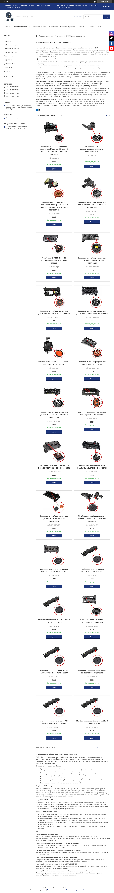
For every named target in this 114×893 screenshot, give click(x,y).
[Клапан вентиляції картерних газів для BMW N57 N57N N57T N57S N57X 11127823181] (54, 398)
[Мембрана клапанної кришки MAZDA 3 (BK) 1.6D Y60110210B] (92, 706)
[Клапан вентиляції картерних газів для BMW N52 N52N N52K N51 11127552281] (92, 243)
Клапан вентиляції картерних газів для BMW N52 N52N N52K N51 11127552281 (92, 260)
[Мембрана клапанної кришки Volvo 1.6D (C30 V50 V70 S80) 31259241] (92, 656)
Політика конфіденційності (75, 890)
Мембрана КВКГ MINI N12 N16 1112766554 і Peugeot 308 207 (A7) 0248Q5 (54, 260)
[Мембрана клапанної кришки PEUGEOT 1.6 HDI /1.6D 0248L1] (92, 555)
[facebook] (37, 111)
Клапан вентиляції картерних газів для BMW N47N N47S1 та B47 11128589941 (54, 518)
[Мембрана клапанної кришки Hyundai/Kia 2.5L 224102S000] (92, 605)
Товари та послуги (20, 27)
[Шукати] (106, 17)
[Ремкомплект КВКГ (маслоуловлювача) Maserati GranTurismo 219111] (92, 132)
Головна (7, 27)
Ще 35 (8, 71)
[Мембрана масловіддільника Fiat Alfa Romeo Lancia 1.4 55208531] (54, 347)
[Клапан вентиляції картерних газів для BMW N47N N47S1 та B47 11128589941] (54, 502)
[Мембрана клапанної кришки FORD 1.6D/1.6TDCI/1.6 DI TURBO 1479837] (54, 656)
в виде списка (109, 115)
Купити (54, 169)
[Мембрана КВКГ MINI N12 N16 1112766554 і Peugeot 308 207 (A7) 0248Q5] (54, 243)
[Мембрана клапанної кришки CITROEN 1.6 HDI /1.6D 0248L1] (54, 605)
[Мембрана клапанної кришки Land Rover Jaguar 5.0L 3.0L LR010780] (92, 398)
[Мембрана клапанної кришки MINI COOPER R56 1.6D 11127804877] (54, 706)
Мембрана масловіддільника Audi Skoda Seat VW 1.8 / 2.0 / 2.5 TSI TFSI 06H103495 (92, 518)
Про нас (81, 27)
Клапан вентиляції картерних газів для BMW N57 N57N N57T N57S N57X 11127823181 (54, 414)
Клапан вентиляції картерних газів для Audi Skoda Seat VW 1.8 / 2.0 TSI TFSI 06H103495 (92, 204)
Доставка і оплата (39, 27)
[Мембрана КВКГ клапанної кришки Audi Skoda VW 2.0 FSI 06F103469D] (54, 555)
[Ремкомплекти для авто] (8, 21)
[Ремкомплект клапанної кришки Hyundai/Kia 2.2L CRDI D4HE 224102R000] (92, 451)
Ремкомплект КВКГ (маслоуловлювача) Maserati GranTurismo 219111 (92, 149)
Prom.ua (68, 888)
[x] (39, 111)
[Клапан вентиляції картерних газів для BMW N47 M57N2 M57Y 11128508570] (92, 297)
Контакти (91, 27)
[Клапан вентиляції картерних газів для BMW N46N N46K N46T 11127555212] (54, 297)
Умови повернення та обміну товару (62, 27)
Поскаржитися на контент (55, 890)
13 (105, 747)
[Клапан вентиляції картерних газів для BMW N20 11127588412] (92, 347)
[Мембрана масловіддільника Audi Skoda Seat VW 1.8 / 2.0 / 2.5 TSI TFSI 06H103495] (92, 502)
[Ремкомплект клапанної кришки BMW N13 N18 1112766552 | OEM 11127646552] (54, 451)
